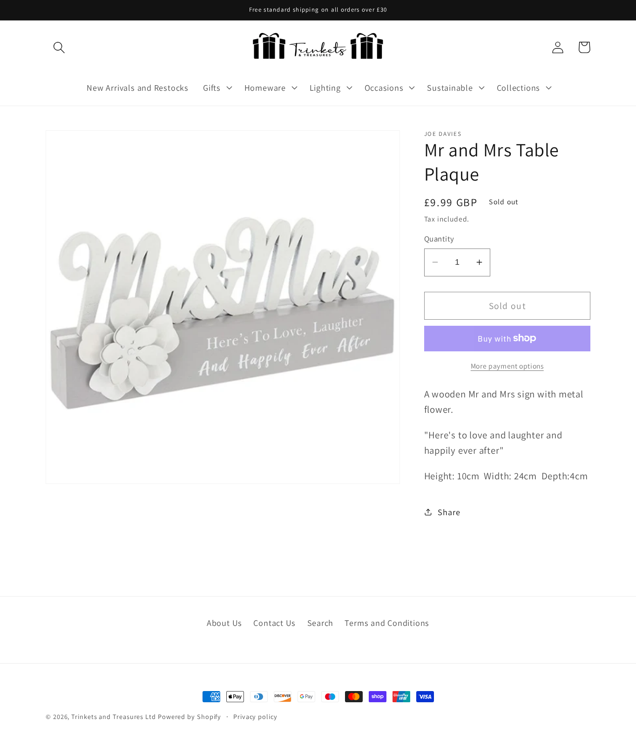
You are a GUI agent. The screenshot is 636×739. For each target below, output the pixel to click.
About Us (224, 622)
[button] (59, 47)
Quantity (439, 239)
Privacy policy (255, 716)
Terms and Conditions (387, 622)
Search (320, 622)
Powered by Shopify (189, 716)
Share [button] (449, 511)
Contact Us (274, 622)
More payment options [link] (507, 365)
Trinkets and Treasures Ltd (113, 716)
